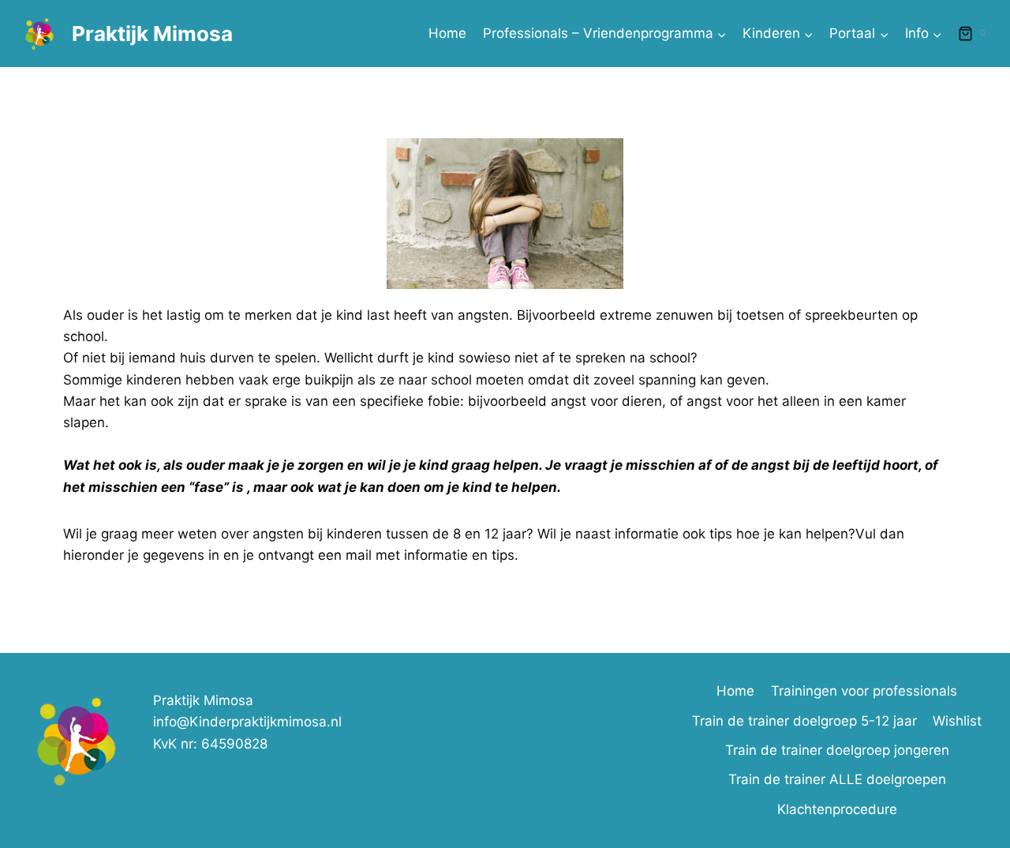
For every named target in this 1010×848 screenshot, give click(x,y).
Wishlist (957, 721)
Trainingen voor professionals (864, 691)
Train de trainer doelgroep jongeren (837, 750)
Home (447, 33)
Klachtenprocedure (837, 809)
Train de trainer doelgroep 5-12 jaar (804, 721)
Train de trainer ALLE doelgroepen (837, 779)
